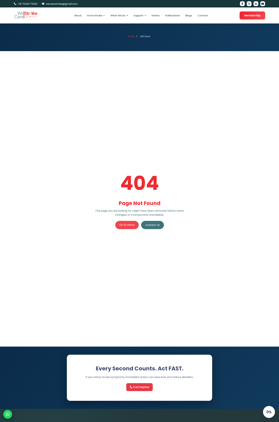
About (78, 15)
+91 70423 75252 (27, 4)
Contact (203, 15)
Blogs (189, 15)
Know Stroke (96, 15)
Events (156, 15)
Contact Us (152, 225)
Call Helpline (140, 387)
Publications (172, 15)
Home (131, 36)
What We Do (119, 15)
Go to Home (127, 225)
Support (140, 15)
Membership (252, 15)
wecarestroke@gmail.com (62, 4)
